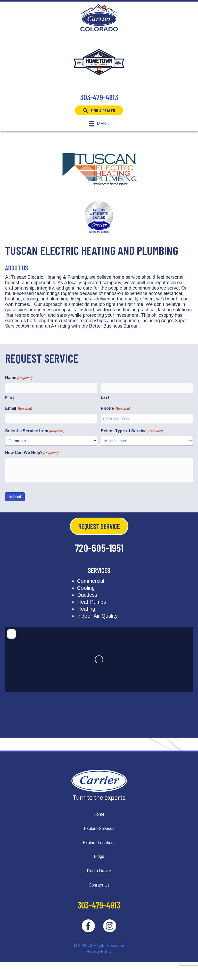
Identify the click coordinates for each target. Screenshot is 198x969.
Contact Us (99, 885)
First (9, 397)
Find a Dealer (103, 110)
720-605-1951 (99, 547)
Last (105, 397)
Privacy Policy (99, 951)
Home (99, 814)
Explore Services (99, 828)
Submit (15, 496)
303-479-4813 (99, 97)
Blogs (99, 856)
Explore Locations (99, 843)
